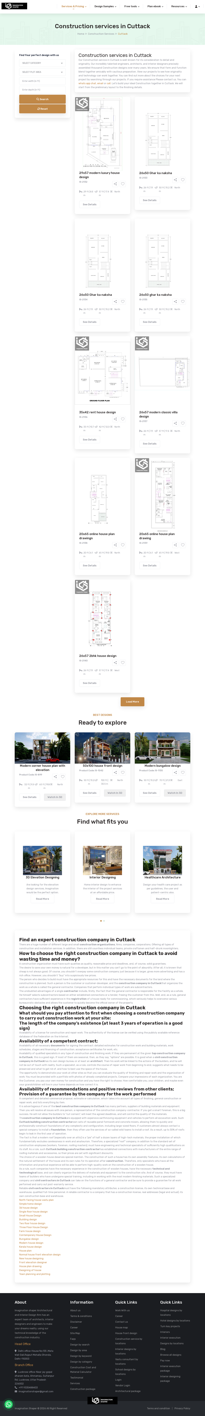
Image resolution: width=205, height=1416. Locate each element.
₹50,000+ (70, 153)
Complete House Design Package (112, 123)
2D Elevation (72, 119)
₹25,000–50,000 (124, 148)
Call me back (127, 169)
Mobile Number (69, 51)
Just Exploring (132, 136)
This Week (70, 136)
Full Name (66, 35)
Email (64, 67)
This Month (89, 136)
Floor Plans (71, 114)
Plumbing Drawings (75, 123)
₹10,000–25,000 (98, 148)
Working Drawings (96, 119)
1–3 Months (110, 136)
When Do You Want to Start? (76, 131)
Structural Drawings (124, 114)
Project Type (68, 83)
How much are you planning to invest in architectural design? (95, 143)
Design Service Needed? (74, 109)
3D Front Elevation (95, 114)
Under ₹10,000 (73, 148)
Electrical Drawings (125, 119)
